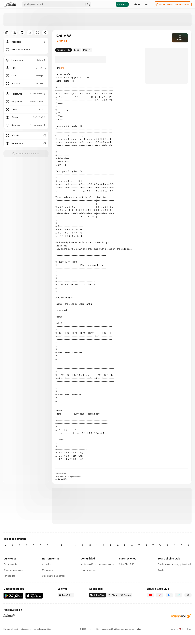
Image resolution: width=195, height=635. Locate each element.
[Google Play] (13, 596)
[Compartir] (45, 33)
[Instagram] (159, 595)
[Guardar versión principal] (69, 50)
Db (62, 68)
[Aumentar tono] (44, 68)
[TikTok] (178, 595)
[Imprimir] (14, 33)
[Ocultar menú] (6, 33)
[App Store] (34, 596)
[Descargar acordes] (29, 33)
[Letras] (9, 615)
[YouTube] (150, 595)
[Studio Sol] (181, 616)
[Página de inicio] (9, 4)
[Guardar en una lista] (22, 33)
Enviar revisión (61, 479)
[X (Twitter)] (188, 595)
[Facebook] (169, 595)
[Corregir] (37, 33)
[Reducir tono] (37, 68)
